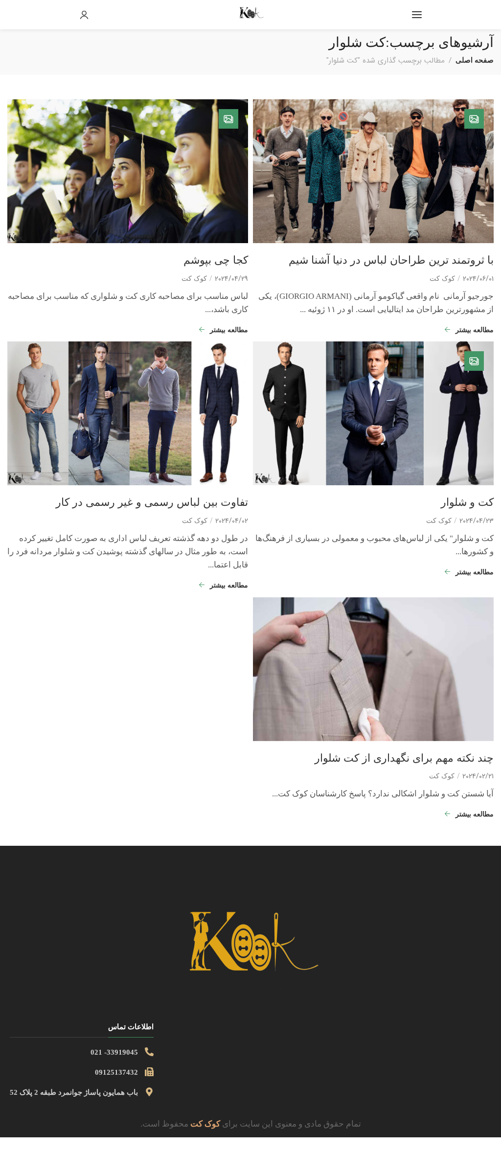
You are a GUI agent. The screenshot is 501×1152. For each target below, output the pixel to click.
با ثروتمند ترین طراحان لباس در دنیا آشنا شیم (391, 260)
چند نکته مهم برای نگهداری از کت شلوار (404, 758)
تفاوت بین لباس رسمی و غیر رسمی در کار (152, 502)
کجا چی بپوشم (215, 260)
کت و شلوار (467, 502)
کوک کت (442, 278)
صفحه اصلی (474, 60)
